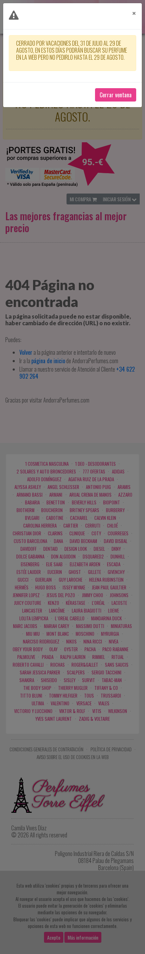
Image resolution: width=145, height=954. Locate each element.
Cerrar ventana (116, 95)
